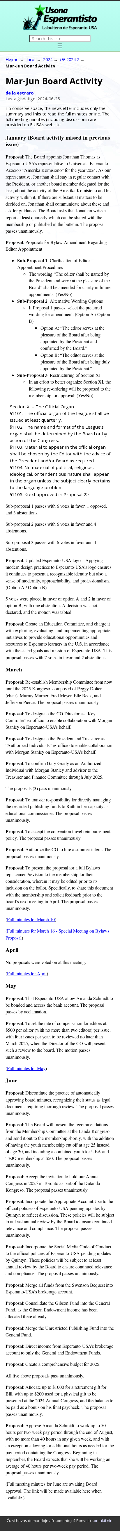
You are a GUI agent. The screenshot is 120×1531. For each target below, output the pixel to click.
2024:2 (69, 59)
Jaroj (31, 59)
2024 (47, 59)
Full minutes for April (27, 973)
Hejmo (12, 59)
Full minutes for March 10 (31, 919)
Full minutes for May (26, 1068)
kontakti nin (102, 1520)
